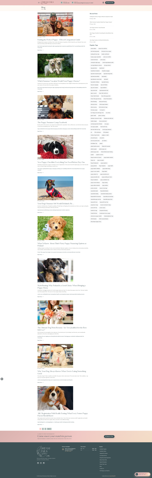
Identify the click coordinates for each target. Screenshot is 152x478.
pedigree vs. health (53, 422)
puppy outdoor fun (94, 174)
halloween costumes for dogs (96, 118)
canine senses (40, 379)
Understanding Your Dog (108, 216)
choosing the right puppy (52, 46)
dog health (40, 422)
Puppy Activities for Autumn (96, 157)
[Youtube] (44, 463)
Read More (40, 50)
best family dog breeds (42, 46)
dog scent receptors (53, 379)
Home (42, 9)
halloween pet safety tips (108, 118)
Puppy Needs (104, 171)
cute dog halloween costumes (96, 65)
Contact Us (102, 468)
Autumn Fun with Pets (103, 48)
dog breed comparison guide (63, 46)
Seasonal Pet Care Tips (104, 202)
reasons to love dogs (103, 188)
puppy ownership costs (64, 252)
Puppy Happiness (102, 165)
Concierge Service (103, 455)
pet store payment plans (54, 252)
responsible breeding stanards (78, 294)
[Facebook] (38, 463)
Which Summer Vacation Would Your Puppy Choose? (59, 81)
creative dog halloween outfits (107, 62)
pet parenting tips (69, 379)
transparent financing (103, 210)
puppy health (110, 165)
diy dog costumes (107, 65)
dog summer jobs (50, 210)
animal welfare (93, 48)
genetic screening (45, 422)
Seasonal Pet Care (94, 202)
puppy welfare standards (95, 185)
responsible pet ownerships (74, 252)
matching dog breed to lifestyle (73, 87)
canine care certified (42, 294)
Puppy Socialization (94, 179)
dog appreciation (94, 68)
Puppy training (104, 182)
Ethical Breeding (94, 101)
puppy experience (104, 163)
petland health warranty (58, 294)
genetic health (93, 115)
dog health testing (105, 82)
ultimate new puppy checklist (96, 216)
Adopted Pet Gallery (104, 453)
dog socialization (41, 128)
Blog (101, 466)
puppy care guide (100, 160)
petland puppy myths (67, 294)
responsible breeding (69, 422)
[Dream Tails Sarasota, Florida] (47, 2)
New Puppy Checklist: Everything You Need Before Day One (61, 162)
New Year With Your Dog (95, 129)
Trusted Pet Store (94, 213)
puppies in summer (99, 154)
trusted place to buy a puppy (105, 213)
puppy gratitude (94, 165)
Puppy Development (94, 163)
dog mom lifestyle (50, 336)
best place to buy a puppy (106, 51)
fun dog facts (67, 210)
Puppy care (93, 160)
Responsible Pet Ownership (80, 128)
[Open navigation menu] (39, 2)
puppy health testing (61, 422)
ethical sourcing (93, 107)
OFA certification (97, 132)
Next (49, 428)
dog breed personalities (42, 210)
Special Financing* (103, 462)
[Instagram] (41, 463)
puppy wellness (105, 185)
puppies (92, 154)
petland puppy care (50, 168)
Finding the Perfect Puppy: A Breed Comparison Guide (59, 40)
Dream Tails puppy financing (43, 252)
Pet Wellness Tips (94, 143)
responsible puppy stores (107, 199)
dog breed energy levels (62, 87)
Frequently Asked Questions (105, 457)
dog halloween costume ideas (96, 79)
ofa (91, 132)
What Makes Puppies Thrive (96, 221)
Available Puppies (103, 449)
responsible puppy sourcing (96, 199)
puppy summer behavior (69, 128)
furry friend (108, 112)
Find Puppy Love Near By (105, 470)
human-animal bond (61, 379)
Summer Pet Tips (94, 207)
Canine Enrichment (94, 59)
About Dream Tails (103, 459)
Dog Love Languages (94, 84)
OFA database (105, 132)
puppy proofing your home (59, 168)
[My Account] (103, 2)
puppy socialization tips (72, 336)
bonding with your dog (42, 336)
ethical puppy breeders (104, 104)
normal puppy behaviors (49, 128)
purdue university (94, 188)
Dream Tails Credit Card (103, 93)
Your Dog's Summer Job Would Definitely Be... (99, 40)
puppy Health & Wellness (95, 168)
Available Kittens (103, 451)
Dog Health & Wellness (95, 82)
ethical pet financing (103, 101)
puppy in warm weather (95, 171)
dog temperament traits (59, 210)
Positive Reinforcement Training (61, 336)
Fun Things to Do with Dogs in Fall (97, 112)
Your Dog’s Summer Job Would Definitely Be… (56, 204)
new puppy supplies (42, 168)
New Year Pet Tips (104, 126)
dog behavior (46, 379)
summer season (102, 207)
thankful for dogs (94, 210)
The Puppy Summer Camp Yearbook (52, 122)
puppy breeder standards (108, 157)
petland (101, 143)
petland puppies (94, 149)
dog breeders (104, 76)
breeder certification (105, 54)
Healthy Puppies (94, 121)
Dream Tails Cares (103, 464)
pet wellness (104, 140)
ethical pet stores (49, 294)
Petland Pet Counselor (73, 46)
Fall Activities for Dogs (103, 107)
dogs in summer (94, 93)
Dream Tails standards (108, 98)
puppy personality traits (59, 128)
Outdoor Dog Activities (95, 135)
